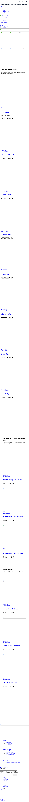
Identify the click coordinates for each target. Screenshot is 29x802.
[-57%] (14, 616)
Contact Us (8, 756)
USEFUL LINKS (7, 749)
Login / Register (6, 786)
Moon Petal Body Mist (11, 609)
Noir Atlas (5, 112)
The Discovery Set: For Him (13, 516)
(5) (2, 117)
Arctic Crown (6, 234)
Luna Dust (5, 354)
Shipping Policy (9, 752)
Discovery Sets (9, 743)
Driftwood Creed (7, 155)
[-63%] (14, 487)
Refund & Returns (10, 754)
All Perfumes (8, 742)
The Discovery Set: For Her (13, 553)
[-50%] (14, 122)
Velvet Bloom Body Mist (11, 646)
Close (1, 773)
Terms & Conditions (10, 753)
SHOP (4, 740)
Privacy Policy (9, 750)
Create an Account (3, 796)
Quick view (4, 107)
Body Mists (8, 744)
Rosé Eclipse (5, 394)
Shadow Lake (6, 314)
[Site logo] (4, 15)
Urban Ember (6, 195)
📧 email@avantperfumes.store (13, 762)
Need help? (5, 760)
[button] (2, 397)
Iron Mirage (5, 274)
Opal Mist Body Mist (10, 682)
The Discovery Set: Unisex (12, 480)
